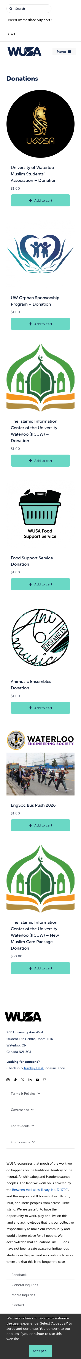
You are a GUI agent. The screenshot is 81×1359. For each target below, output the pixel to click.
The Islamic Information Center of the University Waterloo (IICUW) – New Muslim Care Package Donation (35, 935)
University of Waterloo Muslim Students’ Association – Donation (34, 174)
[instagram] (8, 1079)
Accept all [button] (40, 1351)
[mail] (44, 1079)
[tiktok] (15, 1079)
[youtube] (37, 1079)
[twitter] (22, 1079)
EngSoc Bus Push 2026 (33, 805)
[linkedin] (30, 1079)
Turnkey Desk (34, 1068)
